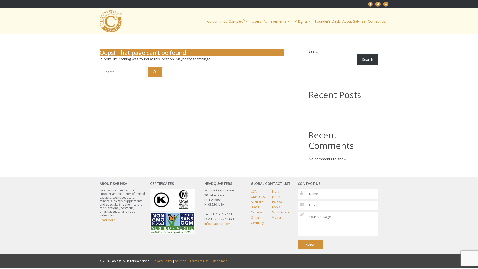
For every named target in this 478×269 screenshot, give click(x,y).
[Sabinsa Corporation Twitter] (378, 4)
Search (314, 51)
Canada (256, 212)
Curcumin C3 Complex (226, 21)
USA (254, 191)
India (275, 191)
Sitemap (180, 261)
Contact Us (377, 21)
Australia (257, 202)
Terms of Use (199, 261)
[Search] (155, 72)
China (255, 217)
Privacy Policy (162, 261)
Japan (276, 197)
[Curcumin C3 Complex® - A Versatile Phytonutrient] (385, 4)
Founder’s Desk (327, 21)
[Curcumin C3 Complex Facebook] (370, 4)
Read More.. (108, 220)
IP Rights (301, 21)
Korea (276, 207)
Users (256, 21)
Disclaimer (219, 261)
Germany (257, 223)
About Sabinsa (353, 21)
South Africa (280, 212)
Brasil (255, 207)
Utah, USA (258, 197)
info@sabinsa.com (217, 224)
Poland (277, 202)
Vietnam (278, 217)
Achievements (275, 21)
